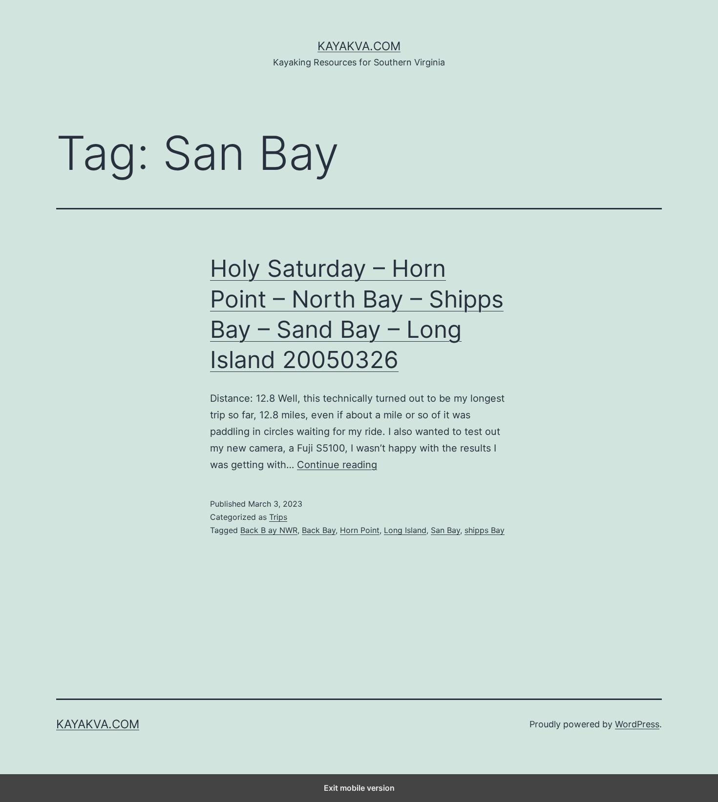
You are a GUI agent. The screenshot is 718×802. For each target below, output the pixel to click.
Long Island (405, 530)
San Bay (445, 530)
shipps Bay (485, 530)
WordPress (637, 724)
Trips (278, 517)
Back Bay (319, 530)
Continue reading (337, 465)
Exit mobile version (359, 788)
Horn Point (360, 530)
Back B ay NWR (268, 530)
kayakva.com (359, 46)
